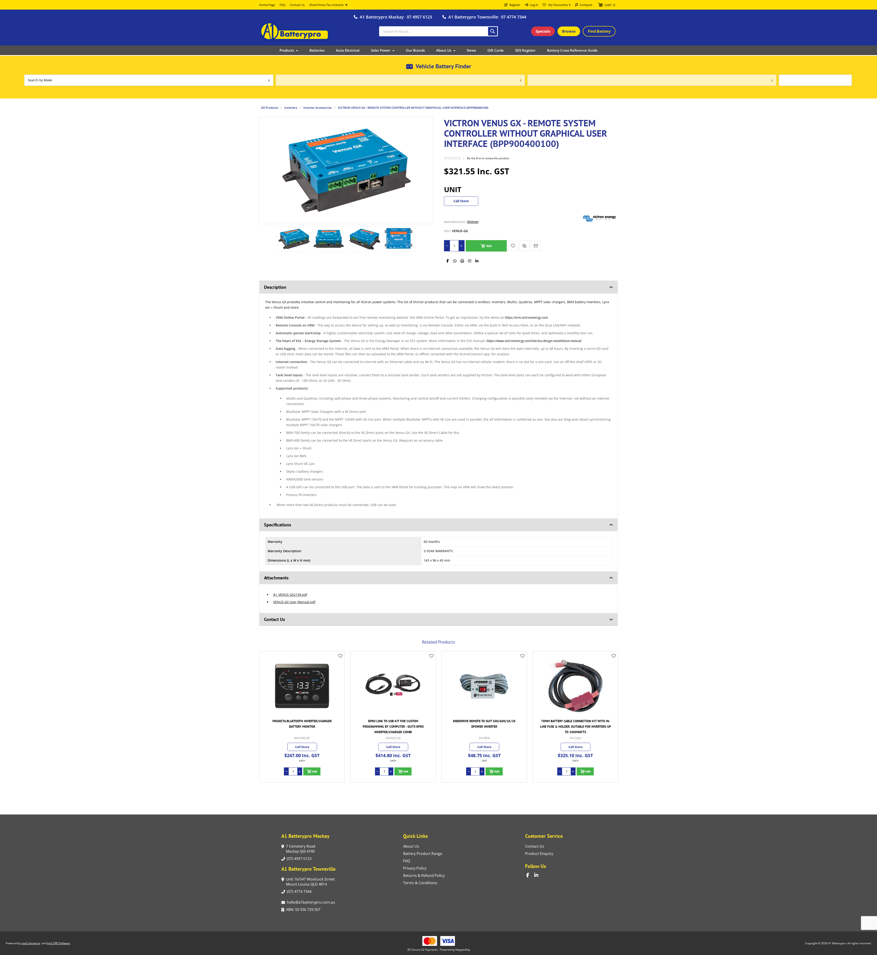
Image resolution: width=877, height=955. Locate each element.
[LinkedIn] (477, 261)
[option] (294, 239)
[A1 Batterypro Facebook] (530, 875)
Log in (534, 5)
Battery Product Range (422, 853)
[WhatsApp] (455, 261)
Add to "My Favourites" (513, 246)
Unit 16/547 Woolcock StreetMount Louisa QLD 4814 (310, 882)
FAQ (406, 860)
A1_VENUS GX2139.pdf (290, 594)
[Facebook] (447, 261)
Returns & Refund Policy (424, 875)
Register (514, 5)
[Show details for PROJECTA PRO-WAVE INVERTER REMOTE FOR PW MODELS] (575, 686)
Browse (569, 31)
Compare (586, 5)
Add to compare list (524, 246)
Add (489, 246)
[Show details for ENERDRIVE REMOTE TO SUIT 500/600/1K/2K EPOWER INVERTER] (393, 686)
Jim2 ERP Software (58, 943)
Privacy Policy (414, 868)
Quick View (340, 662)
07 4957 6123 (419, 17)
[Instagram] (469, 261)
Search (492, 31)
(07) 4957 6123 (299, 858)
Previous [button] (263, 636)
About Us (411, 846)
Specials (543, 31)
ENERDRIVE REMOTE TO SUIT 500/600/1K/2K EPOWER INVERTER (393, 724)
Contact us (534, 846)
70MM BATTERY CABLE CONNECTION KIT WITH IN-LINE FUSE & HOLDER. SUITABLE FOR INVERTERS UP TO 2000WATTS (484, 726)
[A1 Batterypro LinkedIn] (538, 875)
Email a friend (536, 246)
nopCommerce (30, 943)
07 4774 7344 (513, 17)
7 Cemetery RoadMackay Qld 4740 (300, 849)
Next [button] (613, 636)
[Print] (462, 261)
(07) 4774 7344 (299, 891)
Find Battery (599, 31)
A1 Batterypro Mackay (382, 17)
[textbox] (438, 31)
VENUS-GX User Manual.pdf (294, 602)
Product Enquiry (539, 853)
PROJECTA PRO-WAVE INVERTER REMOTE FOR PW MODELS (575, 724)
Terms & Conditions (420, 882)
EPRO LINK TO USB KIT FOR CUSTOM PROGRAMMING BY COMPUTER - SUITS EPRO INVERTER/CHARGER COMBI (302, 726)
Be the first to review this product (488, 158)
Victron (472, 222)
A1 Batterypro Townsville (473, 17)
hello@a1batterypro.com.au (311, 902)
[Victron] (599, 222)
